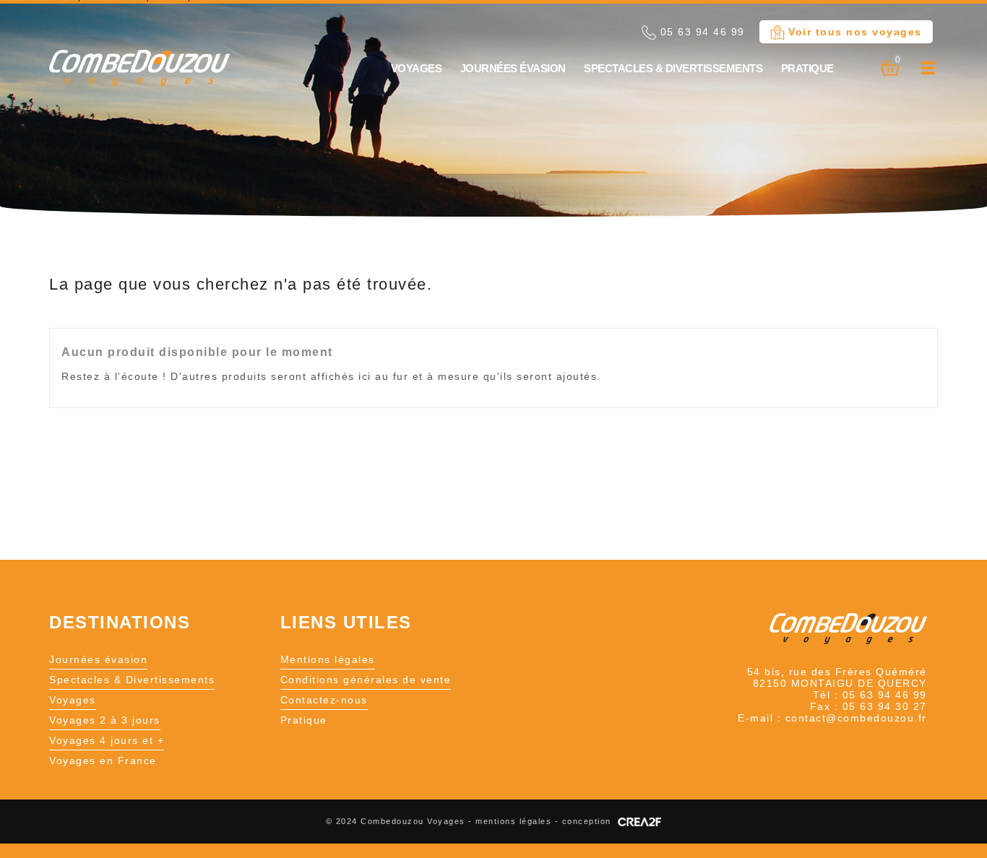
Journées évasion (513, 68)
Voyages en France (103, 760)
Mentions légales (327, 659)
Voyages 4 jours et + (106, 740)
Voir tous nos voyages (853, 32)
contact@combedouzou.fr (856, 718)
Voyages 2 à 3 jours (104, 720)
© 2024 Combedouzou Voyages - (401, 821)
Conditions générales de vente (366, 679)
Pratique (807, 68)
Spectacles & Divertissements (673, 68)
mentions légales (513, 821)
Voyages (416, 68)
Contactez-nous (324, 700)
